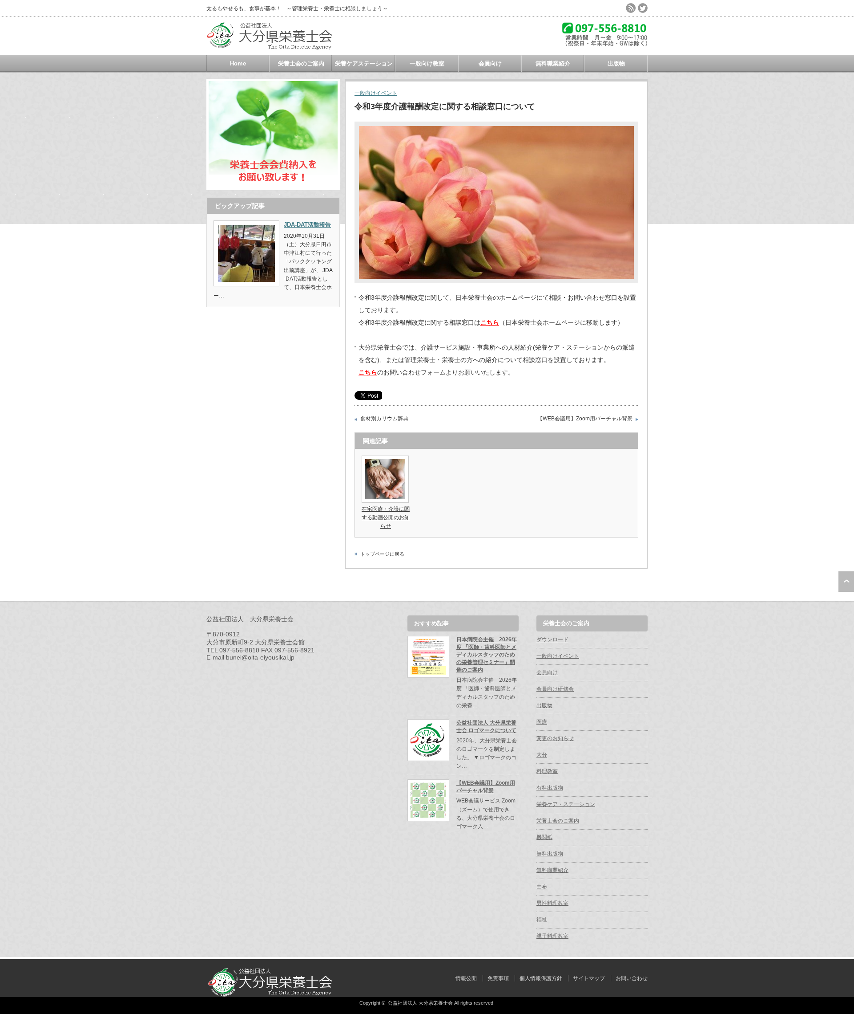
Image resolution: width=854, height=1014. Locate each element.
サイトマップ (589, 978)
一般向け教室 (427, 63)
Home (238, 63)
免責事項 (498, 978)
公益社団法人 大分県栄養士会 (420, 1003)
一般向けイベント (375, 93)
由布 (541, 887)
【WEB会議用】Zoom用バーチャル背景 (584, 418)
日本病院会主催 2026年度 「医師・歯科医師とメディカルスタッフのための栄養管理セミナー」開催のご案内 (486, 654)
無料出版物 (549, 854)
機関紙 (544, 837)
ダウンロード (552, 639)
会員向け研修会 (555, 689)
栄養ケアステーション (364, 63)
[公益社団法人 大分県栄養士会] (273, 49)
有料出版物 (549, 788)
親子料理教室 (552, 936)
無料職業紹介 (553, 63)
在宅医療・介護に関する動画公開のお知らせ (386, 517)
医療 (541, 722)
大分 (541, 755)
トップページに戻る (382, 554)
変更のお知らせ (555, 738)
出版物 (616, 63)
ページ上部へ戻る (846, 581)
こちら (368, 372)
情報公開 (466, 978)
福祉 (541, 919)
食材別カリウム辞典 (384, 418)
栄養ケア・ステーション (565, 804)
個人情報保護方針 (541, 978)
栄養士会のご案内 (301, 63)
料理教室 (547, 771)
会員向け (490, 63)
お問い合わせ (632, 978)
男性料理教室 (552, 903)
